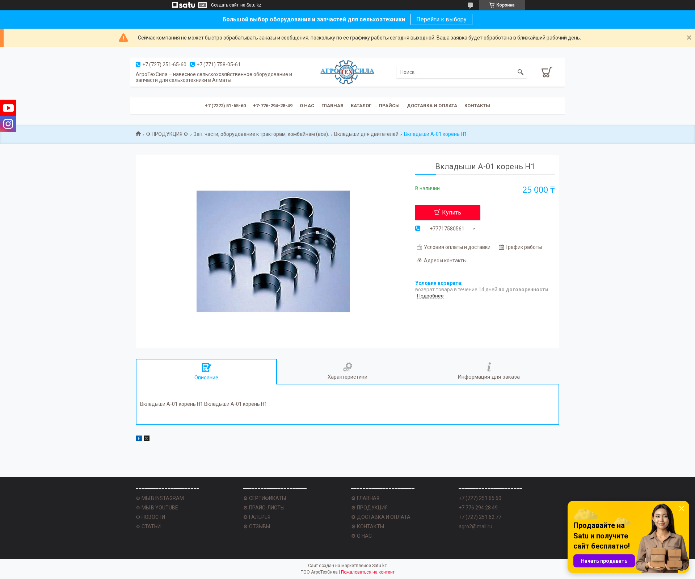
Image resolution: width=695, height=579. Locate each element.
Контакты (477, 105)
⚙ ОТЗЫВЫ (256, 526)
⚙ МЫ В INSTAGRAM (160, 498)
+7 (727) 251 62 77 (480, 517)
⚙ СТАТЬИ (148, 526)
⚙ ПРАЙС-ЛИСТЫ (264, 508)
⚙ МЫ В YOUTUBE (157, 508)
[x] (146, 439)
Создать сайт (225, 5)
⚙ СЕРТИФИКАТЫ (264, 498)
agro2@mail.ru (475, 526)
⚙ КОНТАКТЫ (367, 526)
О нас (307, 105)
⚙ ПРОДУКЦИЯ (369, 508)
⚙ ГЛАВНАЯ (365, 498)
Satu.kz (379, 565)
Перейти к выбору (441, 19)
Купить (451, 212)
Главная (332, 105)
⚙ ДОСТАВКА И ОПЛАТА (380, 517)
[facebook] (139, 439)
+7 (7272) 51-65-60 (225, 105)
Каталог (361, 105)
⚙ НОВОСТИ (150, 517)
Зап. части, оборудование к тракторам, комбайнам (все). (261, 134)
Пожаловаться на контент (368, 572)
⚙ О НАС (361, 536)
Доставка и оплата (432, 105)
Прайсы (389, 105)
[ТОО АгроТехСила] (347, 72)
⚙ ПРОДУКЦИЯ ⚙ (167, 134)
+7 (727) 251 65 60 (480, 498)
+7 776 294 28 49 (478, 508)
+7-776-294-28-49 (272, 105)
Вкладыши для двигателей (366, 134)
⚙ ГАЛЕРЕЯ (256, 517)
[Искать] (520, 72)
